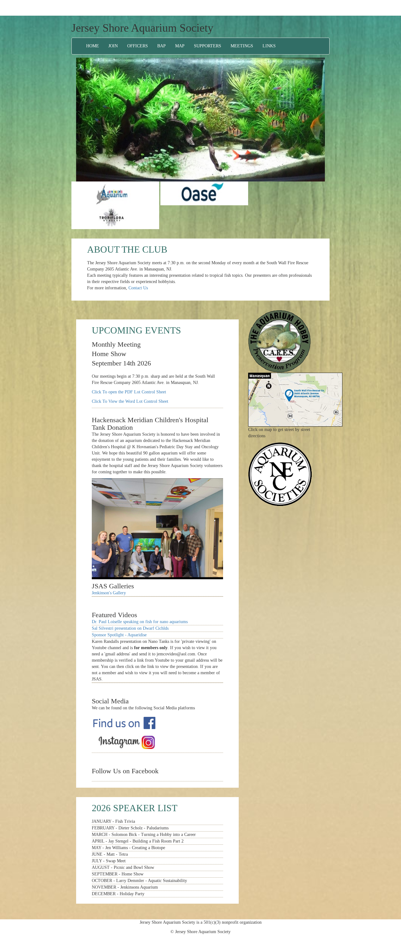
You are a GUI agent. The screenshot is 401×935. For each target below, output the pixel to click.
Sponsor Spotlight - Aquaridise (119, 635)
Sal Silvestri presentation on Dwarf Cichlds (130, 628)
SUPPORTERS (207, 46)
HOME (92, 46)
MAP (180, 46)
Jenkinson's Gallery (109, 593)
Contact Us (138, 288)
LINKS (269, 46)
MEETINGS (242, 46)
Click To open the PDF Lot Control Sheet (129, 392)
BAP (161, 46)
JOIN (113, 46)
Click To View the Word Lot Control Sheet (130, 401)
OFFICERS (137, 46)
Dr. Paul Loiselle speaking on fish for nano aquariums (140, 621)
